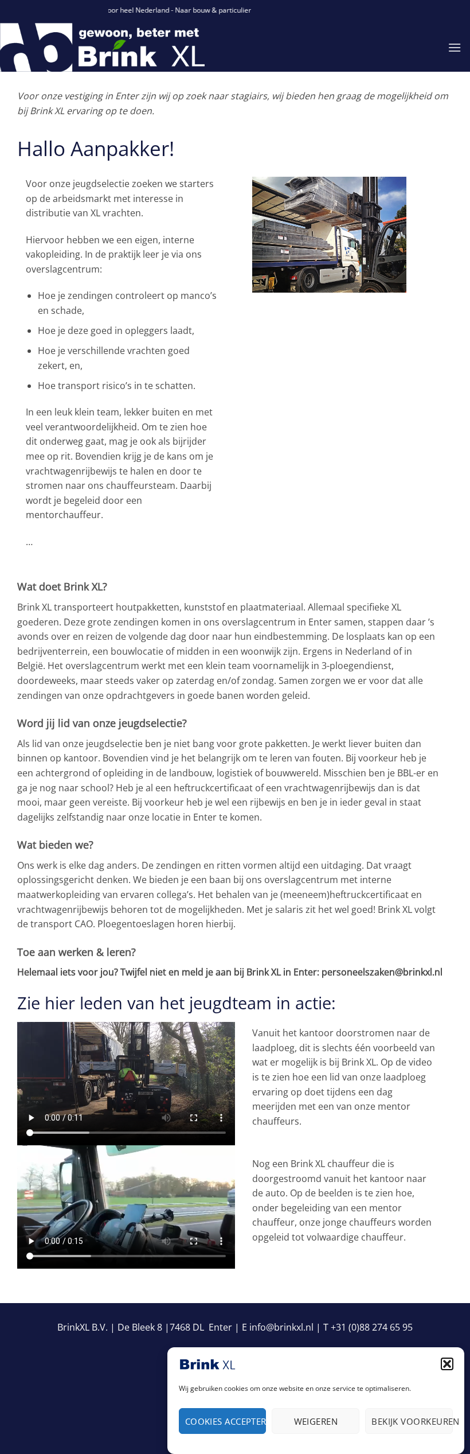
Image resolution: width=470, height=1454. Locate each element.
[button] (447, 1364)
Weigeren (316, 1421)
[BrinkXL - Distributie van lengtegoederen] (136, 47)
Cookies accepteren (226, 1421)
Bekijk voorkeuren (412, 1421)
